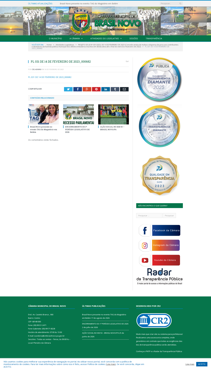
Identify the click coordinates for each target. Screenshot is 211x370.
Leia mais (110, 364)
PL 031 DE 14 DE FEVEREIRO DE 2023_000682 (49, 77)
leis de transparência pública (148, 344)
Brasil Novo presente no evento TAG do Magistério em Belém (43, 129)
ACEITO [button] (201, 364)
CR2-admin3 (36, 69)
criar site (153, 334)
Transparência (154, 38)
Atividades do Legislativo (104, 38)
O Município (55, 38)
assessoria (156, 337)
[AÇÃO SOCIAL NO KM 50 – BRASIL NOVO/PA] (113, 114)
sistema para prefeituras (171, 334)
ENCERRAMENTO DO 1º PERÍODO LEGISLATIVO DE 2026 (87, 3)
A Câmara (75, 38)
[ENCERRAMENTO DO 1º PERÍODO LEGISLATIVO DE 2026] (78, 114)
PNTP (148, 351)
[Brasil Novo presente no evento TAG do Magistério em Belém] (43, 114)
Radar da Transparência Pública (168, 351)
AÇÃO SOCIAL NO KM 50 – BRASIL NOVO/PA (112, 128)
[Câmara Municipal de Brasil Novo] (105, 20)
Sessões (133, 38)
